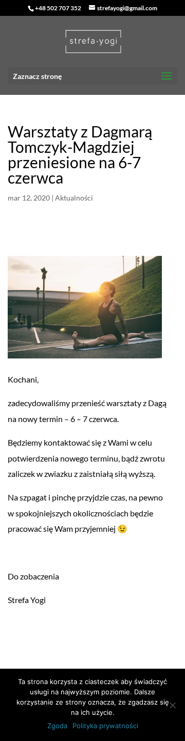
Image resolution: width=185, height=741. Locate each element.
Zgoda (57, 726)
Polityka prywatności (105, 726)
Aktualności (74, 197)
